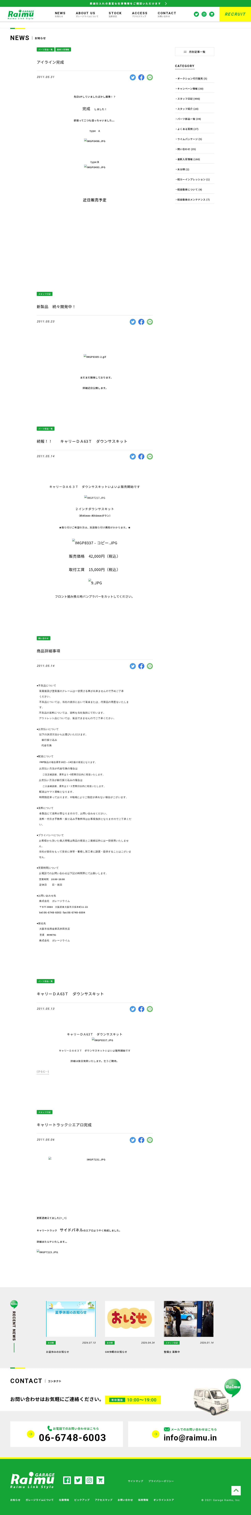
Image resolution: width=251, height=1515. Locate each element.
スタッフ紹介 (185, 108)
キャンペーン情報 (187, 88)
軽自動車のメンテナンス (191, 199)
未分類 (181, 169)
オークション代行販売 (190, 78)
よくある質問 (185, 129)
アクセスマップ (104, 1499)
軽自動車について (187, 189)
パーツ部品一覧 (45, 49)
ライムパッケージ (187, 139)
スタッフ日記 (44, 294)
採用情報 (143, 1499)
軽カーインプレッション (191, 179)
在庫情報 (64, 1499)
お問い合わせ (125, 1499)
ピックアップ (82, 1499)
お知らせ (15, 1499)
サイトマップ (135, 1481)
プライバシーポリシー (161, 1481)
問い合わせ (43, 638)
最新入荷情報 (63, 49)
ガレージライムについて (40, 1499)
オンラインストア (164, 1499)
